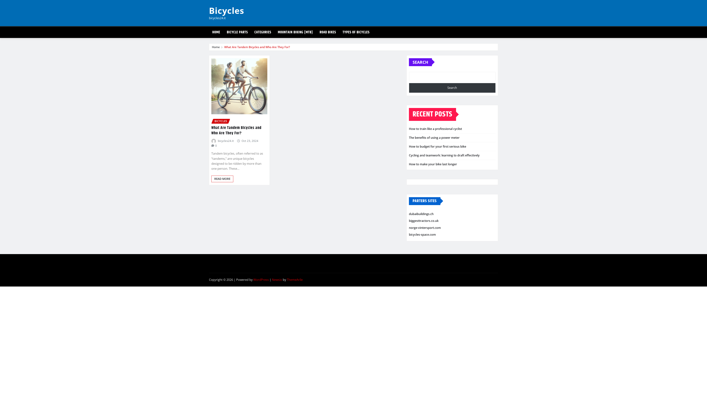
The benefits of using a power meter (434, 138)
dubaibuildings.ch (421, 214)
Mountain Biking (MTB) (295, 32)
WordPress (261, 280)
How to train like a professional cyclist (435, 129)
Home (216, 32)
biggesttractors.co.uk (424, 221)
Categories (262, 32)
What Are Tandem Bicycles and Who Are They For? (257, 47)
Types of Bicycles (356, 32)
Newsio (277, 280)
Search (420, 62)
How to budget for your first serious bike (437, 146)
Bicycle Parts (237, 32)
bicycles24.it (226, 141)
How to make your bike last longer (433, 164)
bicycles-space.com (422, 235)
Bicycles (226, 10)
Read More (222, 179)
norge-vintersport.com (425, 228)
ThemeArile (295, 280)
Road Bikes (328, 32)
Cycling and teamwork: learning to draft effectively (444, 155)
